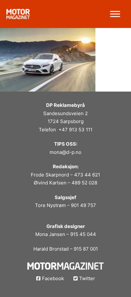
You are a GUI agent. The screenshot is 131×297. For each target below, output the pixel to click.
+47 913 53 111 (76, 130)
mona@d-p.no (65, 152)
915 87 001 (86, 249)
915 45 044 (83, 234)
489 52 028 (84, 183)
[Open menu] (115, 14)
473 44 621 (87, 175)
